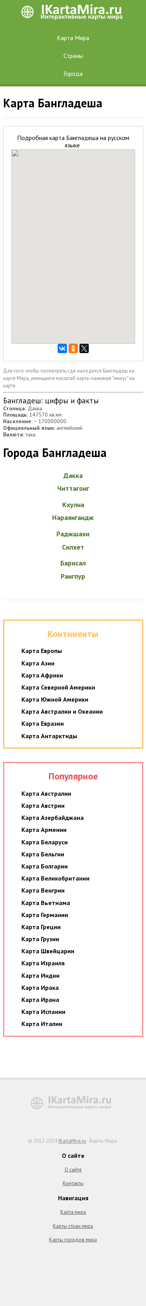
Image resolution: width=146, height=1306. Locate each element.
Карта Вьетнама (45, 903)
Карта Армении (44, 829)
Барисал (73, 562)
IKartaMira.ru (72, 1141)
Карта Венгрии (43, 890)
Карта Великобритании (55, 878)
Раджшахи (73, 533)
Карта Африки (42, 675)
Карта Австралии (46, 793)
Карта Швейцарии (47, 951)
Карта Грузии (40, 939)
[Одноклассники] (73, 348)
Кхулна (73, 504)
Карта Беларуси (44, 842)
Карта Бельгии (42, 854)
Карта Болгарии (44, 866)
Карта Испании (43, 1011)
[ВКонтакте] (62, 348)
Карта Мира (73, 38)
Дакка (73, 475)
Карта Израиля (43, 963)
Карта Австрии (43, 805)
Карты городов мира (73, 1239)
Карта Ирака (40, 987)
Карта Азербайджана (52, 817)
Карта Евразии (42, 723)
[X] (84, 348)
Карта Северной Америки (58, 687)
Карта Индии (40, 975)
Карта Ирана (40, 999)
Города (73, 73)
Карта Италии (41, 1024)
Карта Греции (41, 927)
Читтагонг (73, 488)
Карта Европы (41, 651)
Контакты (73, 1183)
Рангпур (73, 576)
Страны (73, 56)
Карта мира (73, 1212)
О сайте (73, 1169)
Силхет (73, 547)
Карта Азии (38, 663)
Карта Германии (44, 915)
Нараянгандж (73, 517)
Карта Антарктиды (49, 736)
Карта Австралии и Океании (62, 711)
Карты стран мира (73, 1226)
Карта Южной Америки (54, 699)
